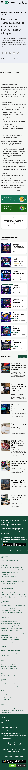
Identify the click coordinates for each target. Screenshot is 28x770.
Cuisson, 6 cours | (5, 630)
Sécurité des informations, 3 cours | (9, 579)
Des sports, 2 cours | (5, 710)
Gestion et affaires (5, 602)
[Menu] (2, 2)
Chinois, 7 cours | (14, 594)
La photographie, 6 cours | (7, 706)
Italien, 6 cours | (22, 594)
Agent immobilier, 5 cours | (7, 628)
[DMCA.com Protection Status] (18, 765)
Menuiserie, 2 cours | (5, 632)
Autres (3, 703)
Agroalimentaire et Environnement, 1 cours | (11, 639)
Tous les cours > (6, 12)
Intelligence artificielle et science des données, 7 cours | (13, 581)
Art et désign (4, 647)
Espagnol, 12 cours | (5, 594)
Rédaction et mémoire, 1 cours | (8, 663)
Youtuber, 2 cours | (17, 706)
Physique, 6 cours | (5, 664)
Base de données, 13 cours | (7, 565)
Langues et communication (7, 589)
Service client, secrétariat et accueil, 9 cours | (11, 623)
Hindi (21, 756)
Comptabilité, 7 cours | (6, 607)
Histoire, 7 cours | (14, 664)
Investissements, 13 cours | (15, 610)
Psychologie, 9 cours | (6, 697)
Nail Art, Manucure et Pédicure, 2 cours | (10, 684)
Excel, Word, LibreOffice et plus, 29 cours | (10, 560)
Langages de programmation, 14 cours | (9, 572)
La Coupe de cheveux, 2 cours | (17, 632)
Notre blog (4, 717)
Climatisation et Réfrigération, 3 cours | (10, 625)
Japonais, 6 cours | (14, 596)
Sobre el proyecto (6, 720)
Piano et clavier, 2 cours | (6, 675)
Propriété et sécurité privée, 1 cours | (9, 641)
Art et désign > (16, 12)
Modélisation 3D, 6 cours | (19, 652)
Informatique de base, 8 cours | (8, 563)
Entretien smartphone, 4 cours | (8, 633)
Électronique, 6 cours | (14, 630)
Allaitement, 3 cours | (6, 699)
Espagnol (11, 756)
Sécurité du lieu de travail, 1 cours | (9, 637)
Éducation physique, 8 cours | (17, 697)
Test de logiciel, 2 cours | (6, 574)
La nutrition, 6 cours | (6, 695)
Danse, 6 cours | (17, 708)
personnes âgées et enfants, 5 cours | (9, 694)
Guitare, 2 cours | (16, 675)
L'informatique (4, 557)
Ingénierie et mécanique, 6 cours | (8, 642)
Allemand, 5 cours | (5, 596)
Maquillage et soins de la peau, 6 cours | (10, 683)
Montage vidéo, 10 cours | (6, 652)
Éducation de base (5, 659)
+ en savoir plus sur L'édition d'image (22, 356)
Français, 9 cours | (14, 592)
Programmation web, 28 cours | (8, 562)
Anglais (6, 756)
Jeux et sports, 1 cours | (6, 712)
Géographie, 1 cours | (14, 668)
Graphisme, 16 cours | (6, 650)
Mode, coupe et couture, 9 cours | (8, 626)
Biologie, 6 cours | (15, 666)
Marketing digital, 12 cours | (7, 605)
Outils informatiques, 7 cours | (8, 583)
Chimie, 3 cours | (5, 668)
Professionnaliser (5, 618)
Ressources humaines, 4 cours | (8, 614)
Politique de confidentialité (9, 727)
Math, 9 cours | (19, 663)
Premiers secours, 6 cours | (17, 695)
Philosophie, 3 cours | (6, 666)
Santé (3, 691)
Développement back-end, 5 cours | (9, 577)
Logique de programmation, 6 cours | (9, 570)
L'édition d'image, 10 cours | (17, 650)
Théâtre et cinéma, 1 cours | (7, 708)
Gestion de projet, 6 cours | (20, 605)
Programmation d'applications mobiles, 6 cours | (12, 569)
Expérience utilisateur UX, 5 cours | (9, 653)
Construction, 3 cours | (19, 628)
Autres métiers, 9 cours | (6, 635)
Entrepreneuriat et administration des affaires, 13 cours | (13, 608)
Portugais (16, 756)
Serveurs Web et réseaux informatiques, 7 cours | (12, 567)
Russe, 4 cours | (22, 596)
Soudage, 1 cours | (20, 633)
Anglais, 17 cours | (5, 592)
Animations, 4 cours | (5, 655)
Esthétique (3, 680)
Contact (3, 722)
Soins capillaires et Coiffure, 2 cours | (9, 686)
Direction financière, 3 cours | (17, 612)
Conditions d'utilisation (8, 725)
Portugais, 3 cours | (5, 597)
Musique (3, 672)
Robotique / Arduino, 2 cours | (17, 710)
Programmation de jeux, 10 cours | (8, 576)
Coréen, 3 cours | (14, 597)
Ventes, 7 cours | (4, 610)
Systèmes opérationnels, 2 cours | (8, 585)
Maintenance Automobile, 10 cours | (9, 621)
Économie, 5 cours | (5, 612)
